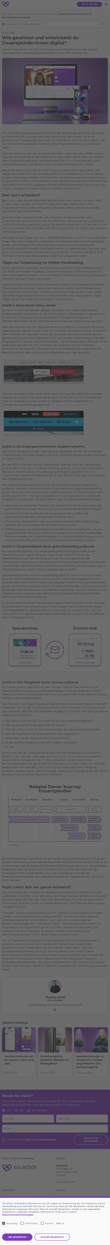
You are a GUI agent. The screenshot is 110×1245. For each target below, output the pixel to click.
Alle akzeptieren (17, 1237)
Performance (31, 1223)
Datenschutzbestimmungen (17, 1215)
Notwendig (12, 1223)
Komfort (49, 1223)
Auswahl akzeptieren (52, 1237)
